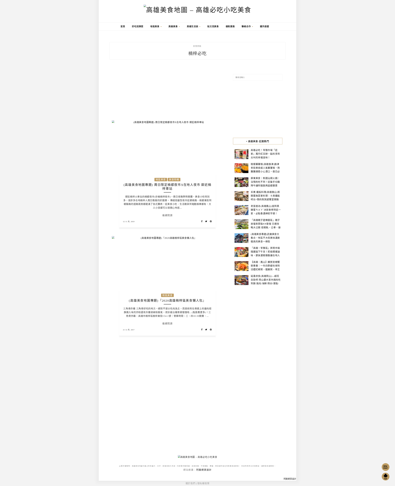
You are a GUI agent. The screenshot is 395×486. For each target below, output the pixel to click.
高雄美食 (173, 26)
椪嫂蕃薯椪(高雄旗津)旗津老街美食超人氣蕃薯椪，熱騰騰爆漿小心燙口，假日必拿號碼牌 (265, 169)
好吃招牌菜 (137, 26)
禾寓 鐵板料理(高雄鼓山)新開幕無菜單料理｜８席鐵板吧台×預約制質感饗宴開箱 (265, 196)
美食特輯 (174, 179)
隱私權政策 (203, 483)
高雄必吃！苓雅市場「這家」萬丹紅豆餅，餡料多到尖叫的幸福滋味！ (265, 154)
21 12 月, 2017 (129, 330)
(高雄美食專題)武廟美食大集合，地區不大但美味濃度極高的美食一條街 (265, 238)
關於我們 (190, 483)
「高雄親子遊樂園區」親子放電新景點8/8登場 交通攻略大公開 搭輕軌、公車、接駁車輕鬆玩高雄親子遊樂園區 (266, 227)
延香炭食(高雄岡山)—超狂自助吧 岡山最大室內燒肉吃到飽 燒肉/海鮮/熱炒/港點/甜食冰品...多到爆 (266, 281)
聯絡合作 (247, 26)
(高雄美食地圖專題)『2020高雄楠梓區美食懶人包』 (167, 300)
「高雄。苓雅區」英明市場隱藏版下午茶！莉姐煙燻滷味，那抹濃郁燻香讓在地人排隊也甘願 (265, 253)
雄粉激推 (230, 26)
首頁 (122, 26)
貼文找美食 (213, 26)
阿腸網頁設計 (204, 470)
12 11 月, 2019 (129, 221)
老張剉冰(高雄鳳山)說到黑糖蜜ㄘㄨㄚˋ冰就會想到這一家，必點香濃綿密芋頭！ (266, 210)
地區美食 (155, 26)
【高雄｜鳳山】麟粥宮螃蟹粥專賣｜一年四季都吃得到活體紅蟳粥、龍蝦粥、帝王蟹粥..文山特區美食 (265, 267)
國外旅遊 (264, 26)
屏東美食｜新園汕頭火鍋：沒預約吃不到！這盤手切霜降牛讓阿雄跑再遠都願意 (265, 182)
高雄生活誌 (193, 26)
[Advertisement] (167, 91)
